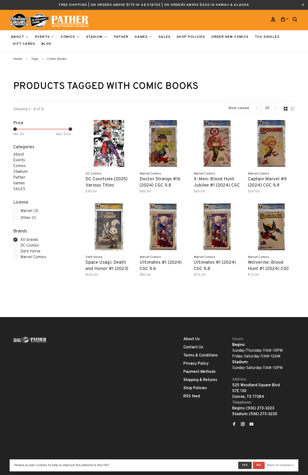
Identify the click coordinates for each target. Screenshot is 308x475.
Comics (68, 37)
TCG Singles (267, 37)
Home (17, 59)
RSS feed (191, 396)
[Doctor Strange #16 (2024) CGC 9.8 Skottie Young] (163, 144)
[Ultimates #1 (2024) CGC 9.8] (217, 227)
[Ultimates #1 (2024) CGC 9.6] (163, 227)
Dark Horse (30, 251)
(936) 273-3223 (260, 408)
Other (28, 218)
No (259, 465)
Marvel (29, 211)
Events (42, 37)
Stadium (94, 37)
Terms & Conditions (200, 355)
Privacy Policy (196, 363)
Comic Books (57, 59)
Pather (121, 37)
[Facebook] (234, 424)
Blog (46, 44)
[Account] (274, 20)
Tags (34, 59)
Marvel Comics (33, 257)
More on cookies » (280, 465)
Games (141, 37)
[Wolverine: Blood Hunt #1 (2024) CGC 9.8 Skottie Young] (271, 227)
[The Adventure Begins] (29, 339)
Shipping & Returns (200, 380)
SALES (164, 37)
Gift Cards (24, 44)
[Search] (295, 20)
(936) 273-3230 (263, 414)
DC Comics (29, 245)
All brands (29, 240)
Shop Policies (191, 37)
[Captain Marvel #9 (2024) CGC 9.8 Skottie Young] (271, 144)
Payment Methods (199, 371)
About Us (191, 339)
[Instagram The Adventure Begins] (243, 424)
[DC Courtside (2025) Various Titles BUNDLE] (108, 144)
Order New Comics (229, 37)
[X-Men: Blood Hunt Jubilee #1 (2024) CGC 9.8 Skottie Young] (217, 144)
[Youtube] (251, 424)
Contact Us (193, 347)
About (17, 37)
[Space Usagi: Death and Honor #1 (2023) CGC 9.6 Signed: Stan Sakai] (108, 227)
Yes (245, 465)
